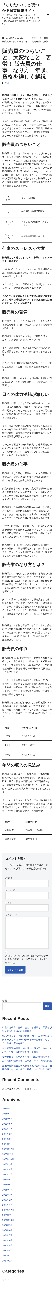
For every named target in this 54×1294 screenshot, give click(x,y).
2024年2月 (7, 1260)
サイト (8, 902)
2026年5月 (7, 1124)
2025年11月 (8, 1154)
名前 (9, 878)
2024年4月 (7, 1250)
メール (10, 890)
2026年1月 (7, 1144)
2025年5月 (7, 1184)
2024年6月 (7, 1240)
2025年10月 (8, 1159)
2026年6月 (7, 1118)
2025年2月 (7, 1200)
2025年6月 (7, 1179)
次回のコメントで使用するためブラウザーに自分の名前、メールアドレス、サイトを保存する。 (26, 959)
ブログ (5, 1280)
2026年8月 (7, 1108)
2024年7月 (7, 1235)
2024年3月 (7, 1255)
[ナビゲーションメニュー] (48, 13)
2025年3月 (7, 1194)
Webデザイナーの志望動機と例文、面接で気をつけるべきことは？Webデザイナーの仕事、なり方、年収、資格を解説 (27, 1040)
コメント (11, 914)
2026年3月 (7, 1134)
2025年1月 (7, 1205)
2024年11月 (8, 1215)
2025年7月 (7, 1174)
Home (5, 38)
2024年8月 (7, 1230)
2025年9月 (7, 1164)
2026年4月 (7, 1129)
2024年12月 (8, 1210)
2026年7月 (7, 1113)
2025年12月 (8, 1149)
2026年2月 (7, 1139)
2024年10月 (8, 1220)
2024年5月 (7, 1245)
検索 (4, 1000)
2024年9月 (7, 1225)
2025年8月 (7, 1169)
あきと (8, 83)
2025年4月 (7, 1189)
